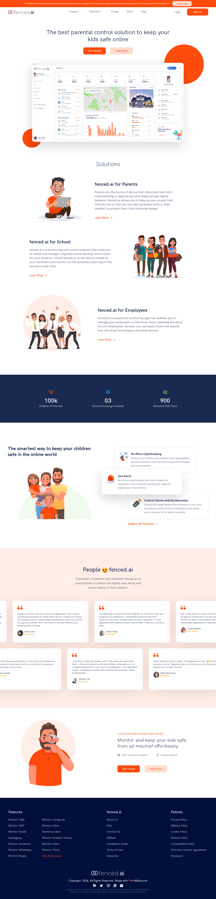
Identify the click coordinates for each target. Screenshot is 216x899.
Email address (82, 453)
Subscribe (108, 480)
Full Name (81, 439)
